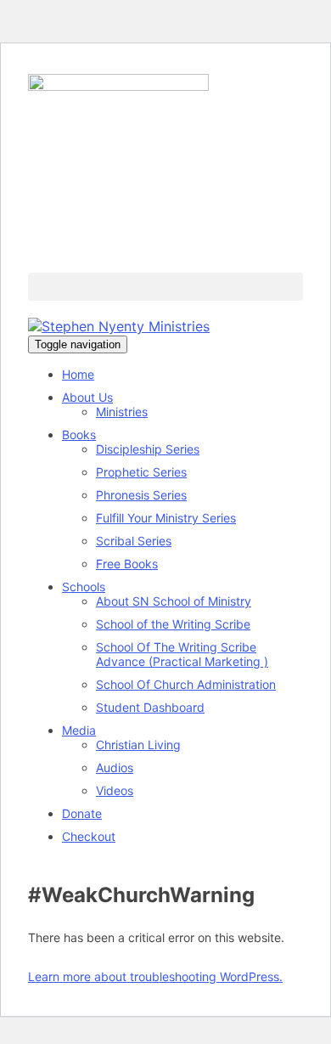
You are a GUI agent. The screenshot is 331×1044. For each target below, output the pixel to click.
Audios (114, 767)
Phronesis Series (141, 495)
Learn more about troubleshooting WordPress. (155, 976)
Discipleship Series (147, 449)
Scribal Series (133, 540)
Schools (83, 586)
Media (79, 730)
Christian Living (138, 744)
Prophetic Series (141, 472)
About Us (87, 397)
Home (78, 374)
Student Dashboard (150, 707)
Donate (82, 813)
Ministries (122, 411)
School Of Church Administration (186, 684)
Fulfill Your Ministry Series (166, 518)
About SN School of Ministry (173, 601)
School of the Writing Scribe (173, 624)
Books (79, 434)
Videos (114, 790)
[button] (165, 287)
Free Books (127, 563)
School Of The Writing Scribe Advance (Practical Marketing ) (182, 654)
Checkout (88, 836)
